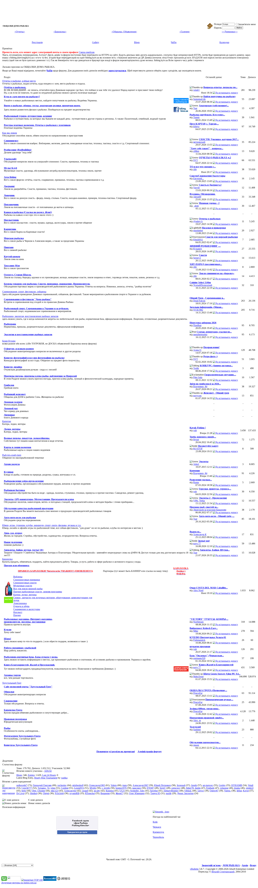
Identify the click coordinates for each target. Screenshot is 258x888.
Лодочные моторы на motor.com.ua (18, 882)
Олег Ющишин (137, 793)
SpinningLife (199, 99)
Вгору (253, 865)
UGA (122, 790)
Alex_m (197, 720)
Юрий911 (198, 239)
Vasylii (196, 187)
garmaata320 (199, 658)
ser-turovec (208, 785)
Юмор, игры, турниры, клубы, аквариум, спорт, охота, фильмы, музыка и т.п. (41, 525)
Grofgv (222, 785)
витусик (197, 395)
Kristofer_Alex (137, 790)
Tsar (195, 108)
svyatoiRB (74, 793)
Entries (31, 775)
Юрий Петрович (162, 785)
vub (195, 430)
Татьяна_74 (43, 788)
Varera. (227, 790)
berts (24, 790)
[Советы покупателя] (181, 670)
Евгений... (198, 178)
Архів (245, 865)
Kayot (246, 790)
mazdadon (198, 230)
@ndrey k (198, 221)
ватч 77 (197, 543)
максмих (136, 788)
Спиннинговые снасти (25, 582)
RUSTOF (198, 448)
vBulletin (194, 869)
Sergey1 (197, 258)
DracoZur (197, 693)
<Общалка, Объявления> (124, 31)
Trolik (196, 368)
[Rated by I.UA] (14, 880)
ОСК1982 (198, 310)
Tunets (196, 117)
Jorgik (194, 785)
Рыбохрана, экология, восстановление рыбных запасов (30, 316)
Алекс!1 (197, 350)
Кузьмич (197, 248)
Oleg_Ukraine (38, 790)
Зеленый (181, 785)
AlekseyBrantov (171, 790)
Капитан (6, 421)
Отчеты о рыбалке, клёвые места (19, 81)
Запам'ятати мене (247, 24)
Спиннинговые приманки (26, 579)
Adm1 (196, 464)
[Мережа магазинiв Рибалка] (63, 880)
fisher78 (190, 788)
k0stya (196, 126)
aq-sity (97, 790)
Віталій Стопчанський (223, 871)
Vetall (250, 785)
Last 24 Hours (49, 775)
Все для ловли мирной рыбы (28, 588)
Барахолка (7, 559)
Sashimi (197, 729)
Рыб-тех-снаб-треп (11, 455)
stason (196, 745)
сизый (85, 790)
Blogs (137, 42)
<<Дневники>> (230, 31)
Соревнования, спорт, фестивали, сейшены (24, 291)
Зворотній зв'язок (211, 865)
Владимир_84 (200, 386)
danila (198, 788)
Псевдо (217, 24)
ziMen (196, 151)
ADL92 (48, 771)
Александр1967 (140, 785)
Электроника (20, 603)
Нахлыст (17, 612)
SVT (195, 160)
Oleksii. (188, 790)
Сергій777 (27, 788)
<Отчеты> (19, 31)
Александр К (199, 534)
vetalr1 (196, 90)
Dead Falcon (199, 300)
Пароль (217, 27)
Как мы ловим (9, 133)
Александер (70, 790)
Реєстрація (37, 42)
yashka (64, 778)
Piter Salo (197, 377)
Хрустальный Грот (11, 683)
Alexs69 (197, 196)
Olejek (46, 793)
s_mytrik (106, 788)
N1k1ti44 (59, 793)
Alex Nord (198, 590)
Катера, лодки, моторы (25, 594)
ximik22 (250, 788)
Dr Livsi (20, 793)
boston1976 (121, 788)
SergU (163, 788)
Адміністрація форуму (150, 751)
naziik (168, 793)
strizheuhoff (77, 785)
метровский (199, 142)
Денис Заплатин (185, 793)
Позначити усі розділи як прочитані (115, 751)
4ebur (239, 790)
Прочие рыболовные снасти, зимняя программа (37, 591)
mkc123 (54, 790)
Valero (114, 785)
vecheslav (62, 785)
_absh (196, 206)
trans (124, 785)
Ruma (196, 482)
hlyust (196, 439)
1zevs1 (200, 790)
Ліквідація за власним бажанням (209, 509)
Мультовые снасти (22, 585)
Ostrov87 (214, 790)
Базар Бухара (8, 341)
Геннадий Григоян (42, 785)
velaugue (224, 788)
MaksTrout (198, 676)
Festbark (210, 788)
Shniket (33, 793)
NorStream (198, 622)
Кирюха (110, 790)
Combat (64, 788)
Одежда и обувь (21, 606)
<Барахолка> (59, 31)
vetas (52, 788)
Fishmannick (199, 640)
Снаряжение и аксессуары (26, 609)
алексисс (175, 788)
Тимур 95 (155, 793)
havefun (154, 790)
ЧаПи (173, 42)
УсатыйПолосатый (202, 285)
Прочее (17, 615)
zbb (195, 169)
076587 (150, 788)
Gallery (95, 42)
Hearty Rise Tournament (45, 778)
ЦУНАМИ (236, 785)
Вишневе (105, 793)
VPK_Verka (199, 500)
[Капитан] (49, 880)
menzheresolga (200, 334)
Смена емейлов (87, 52)
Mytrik (93, 788)
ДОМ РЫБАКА (231, 865)
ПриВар (197, 325)
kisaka (237, 788)
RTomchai (90, 793)
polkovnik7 (21, 785)
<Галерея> (184, 31)
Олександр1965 (97, 785)
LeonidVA (79, 788)
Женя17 (119, 793)
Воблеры (17, 576)
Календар (224, 42)
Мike (195, 631)
